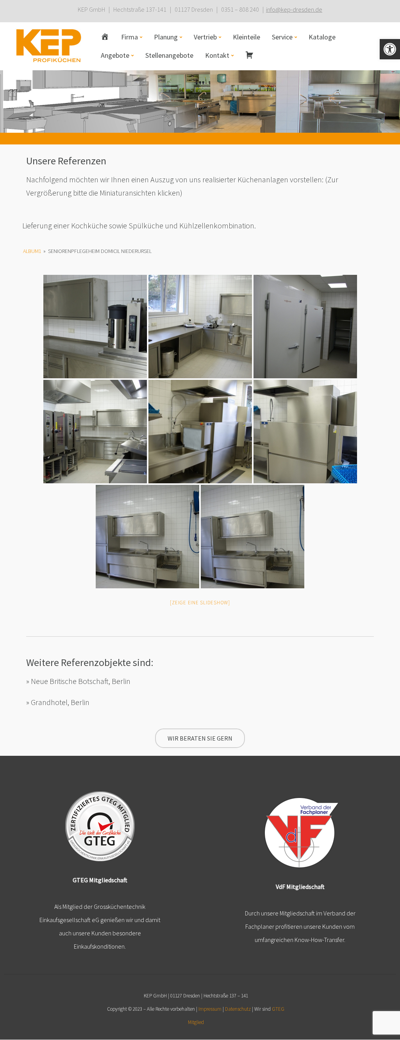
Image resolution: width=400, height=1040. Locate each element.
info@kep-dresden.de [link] (294, 9)
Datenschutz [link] (238, 1009)
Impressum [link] (209, 1009)
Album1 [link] (32, 251)
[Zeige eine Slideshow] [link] (200, 602)
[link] (390, 49)
